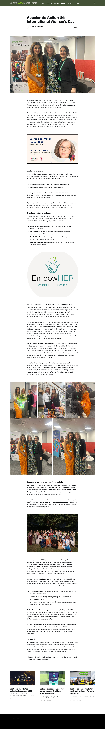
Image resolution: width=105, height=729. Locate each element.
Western (70, 3)
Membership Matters (38, 26)
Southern (56, 3)
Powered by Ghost (91, 718)
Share (75, 27)
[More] (83, 3)
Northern (49, 3)
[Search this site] (94, 3)
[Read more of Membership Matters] (29, 27)
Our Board (77, 3)
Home (42, 3)
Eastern (63, 3)
